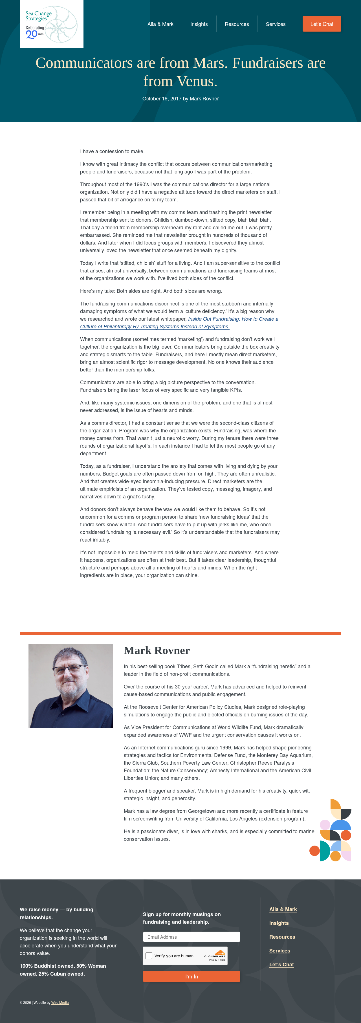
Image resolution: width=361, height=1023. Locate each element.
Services (276, 23)
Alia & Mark (160, 23)
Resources (237, 23)
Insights (199, 23)
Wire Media (60, 1002)
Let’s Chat (322, 23)
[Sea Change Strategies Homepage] (51, 24)
